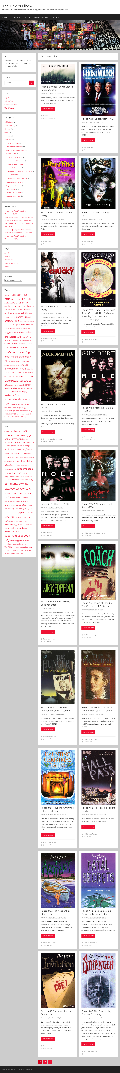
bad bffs (26, 337)
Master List (16, 17)
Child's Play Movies (49, 338)
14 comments (88, 1054)
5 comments (47, 535)
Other (6, 132)
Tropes (27, 17)
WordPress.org (9, 108)
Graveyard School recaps (15, 150)
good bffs (12, 361)
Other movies (57, 439)
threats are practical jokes (15, 408)
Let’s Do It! (57, 17)
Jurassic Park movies (15, 164)
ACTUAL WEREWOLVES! (16, 303)
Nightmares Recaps (90, 635)
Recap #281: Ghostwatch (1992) (97, 118)
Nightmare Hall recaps (14, 182)
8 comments (88, 742)
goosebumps (22, 361)
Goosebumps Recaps (14, 147)
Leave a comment (49, 118)
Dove (103, 122)
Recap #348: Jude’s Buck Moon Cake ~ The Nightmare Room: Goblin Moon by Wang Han (18, 223)
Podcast (7, 136)
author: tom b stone (15, 328)
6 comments (47, 1048)
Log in (6, 98)
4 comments (88, 836)
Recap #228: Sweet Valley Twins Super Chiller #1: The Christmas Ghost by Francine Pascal (98, 313)
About (4, 17)
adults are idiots (22, 309)
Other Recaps (88, 437)
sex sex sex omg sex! (17, 385)
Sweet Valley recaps (90, 339)
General (45, 116)
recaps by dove (14, 376)
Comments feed (10, 105)
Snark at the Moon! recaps (17, 178)
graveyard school (9, 365)
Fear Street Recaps (13, 143)
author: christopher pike (27, 321)
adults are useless (15, 313)
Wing (62, 93)
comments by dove (23, 343)
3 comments (47, 739)
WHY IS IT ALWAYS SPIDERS (15, 417)
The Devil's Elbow (17, 5)
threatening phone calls (19, 404)
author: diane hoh (11, 325)
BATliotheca (8, 122)
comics (10, 343)
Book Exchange (10, 125)
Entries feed (8, 101)
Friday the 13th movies (16, 161)
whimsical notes (24, 414)
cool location (20, 352)
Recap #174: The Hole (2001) (55, 504)
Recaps (7, 139)
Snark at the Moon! (41, 17)
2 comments (47, 641)
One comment (89, 150)
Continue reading (47, 108)
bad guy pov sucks (11, 340)
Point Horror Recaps (49, 639)
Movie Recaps (88, 147)
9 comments (88, 244)
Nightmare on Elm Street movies (94, 533)
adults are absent (14, 306)
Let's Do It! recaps (14, 168)
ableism (20, 294)
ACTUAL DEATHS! (17, 299)
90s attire (8, 295)
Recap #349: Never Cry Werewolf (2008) (19, 217)
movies (18, 365)
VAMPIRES (9, 411)
